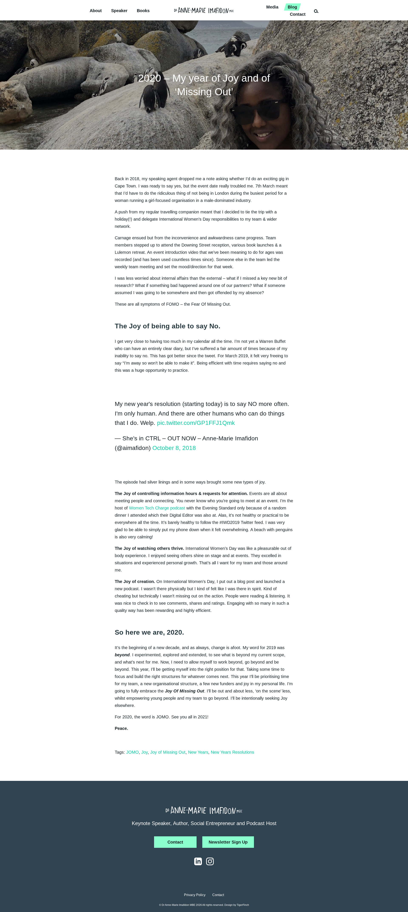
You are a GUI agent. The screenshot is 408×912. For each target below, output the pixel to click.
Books (143, 10)
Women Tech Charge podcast (157, 508)
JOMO (132, 752)
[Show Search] (314, 10)
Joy (144, 752)
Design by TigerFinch (236, 904)
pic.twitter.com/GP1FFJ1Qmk (196, 423)
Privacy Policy (194, 895)
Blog (292, 7)
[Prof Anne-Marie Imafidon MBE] (204, 10)
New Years (198, 752)
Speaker (119, 10)
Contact (298, 14)
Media (272, 7)
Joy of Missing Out (168, 752)
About (96, 10)
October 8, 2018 (174, 448)
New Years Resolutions (232, 752)
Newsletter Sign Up (228, 842)
